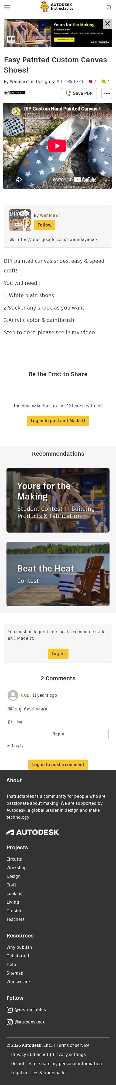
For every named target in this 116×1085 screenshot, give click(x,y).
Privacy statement (29, 1054)
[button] (7, 7)
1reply (17, 745)
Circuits (14, 859)
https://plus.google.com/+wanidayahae (56, 239)
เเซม (25, 695)
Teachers (15, 919)
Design (43, 81)
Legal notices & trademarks (39, 1073)
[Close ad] (107, 24)
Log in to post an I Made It (58, 421)
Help (11, 964)
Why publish (19, 947)
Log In (58, 654)
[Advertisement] (58, 33)
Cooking (14, 893)
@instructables (30, 1010)
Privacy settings (69, 1054)
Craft (11, 885)
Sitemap (14, 973)
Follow (44, 225)
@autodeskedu (30, 1022)
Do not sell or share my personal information (56, 1064)
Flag (18, 722)
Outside (14, 911)
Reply (58, 734)
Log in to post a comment (58, 764)
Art (60, 81)
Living (12, 902)
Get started (17, 956)
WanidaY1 (20, 81)
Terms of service (73, 1045)
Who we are (18, 982)
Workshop (16, 868)
